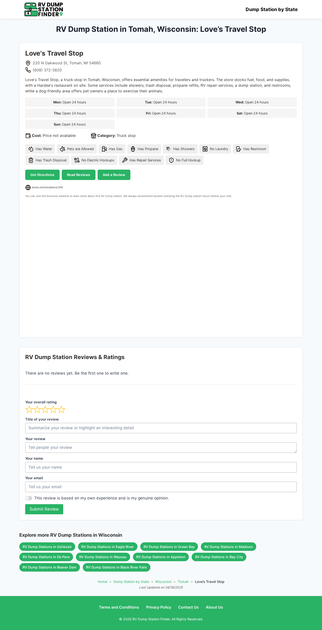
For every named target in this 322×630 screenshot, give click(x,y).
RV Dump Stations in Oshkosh (47, 547)
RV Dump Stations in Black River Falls (116, 567)
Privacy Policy (158, 607)
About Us (214, 607)
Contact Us (188, 607)
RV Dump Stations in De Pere (46, 557)
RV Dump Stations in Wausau (103, 557)
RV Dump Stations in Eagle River (107, 547)
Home (102, 582)
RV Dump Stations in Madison (228, 547)
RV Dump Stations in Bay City (219, 557)
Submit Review (44, 509)
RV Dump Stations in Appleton (161, 557)
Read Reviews (78, 175)
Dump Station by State (272, 9)
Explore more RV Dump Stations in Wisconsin (70, 535)
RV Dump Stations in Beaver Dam (49, 567)
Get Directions (42, 175)
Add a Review (114, 175)
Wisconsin (163, 582)
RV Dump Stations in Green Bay (169, 547)
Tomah (183, 582)
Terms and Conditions (119, 607)
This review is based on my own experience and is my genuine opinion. (101, 498)
